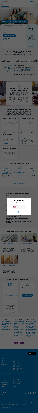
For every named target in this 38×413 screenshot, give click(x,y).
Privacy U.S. (19, 212)
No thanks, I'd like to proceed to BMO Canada (19, 211)
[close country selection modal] (30, 198)
